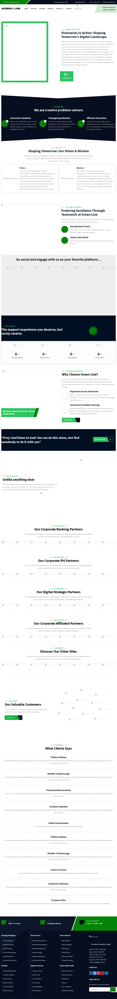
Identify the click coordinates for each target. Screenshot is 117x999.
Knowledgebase (37, 987)
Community (36, 983)
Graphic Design (37, 952)
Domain (42, 8)
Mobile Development (39, 948)
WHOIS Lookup (8, 991)
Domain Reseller (8, 987)
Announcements (66, 975)
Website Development (39, 941)
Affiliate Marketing (67, 991)
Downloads (65, 979)
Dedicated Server (8, 956)
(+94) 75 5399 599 (100, 960)
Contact (69, 8)
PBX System (65, 948)
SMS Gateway (65, 941)
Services (51, 8)
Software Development (39, 945)
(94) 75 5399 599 (95, 2)
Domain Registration (9, 971)
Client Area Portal (67, 971)
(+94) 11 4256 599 (100, 949)
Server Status (36, 991)
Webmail (105, 2)
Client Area (112, 2)
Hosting (34, 8)
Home (26, 8)
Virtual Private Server (10, 952)
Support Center (37, 971)
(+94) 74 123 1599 (100, 954)
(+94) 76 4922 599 (98, 952)
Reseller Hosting (8, 945)
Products (59, 8)
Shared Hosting (8, 941)
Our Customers (66, 987)
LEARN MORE (68, 420)
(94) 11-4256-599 (109, 10)
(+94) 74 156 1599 (97, 957)
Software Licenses (67, 960)
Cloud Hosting (7, 948)
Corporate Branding (38, 960)
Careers (64, 983)
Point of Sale (65, 952)
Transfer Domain (8, 975)
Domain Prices (7, 979)
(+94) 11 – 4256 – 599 (94, 923)
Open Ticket (36, 975)
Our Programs (36, 979)
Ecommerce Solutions (10, 960)
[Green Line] (11, 9)
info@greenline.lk (80, 2)
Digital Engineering (38, 956)
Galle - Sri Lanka (14, 923)
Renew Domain (8, 983)
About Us (78, 8)
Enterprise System (67, 956)
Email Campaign (66, 945)
